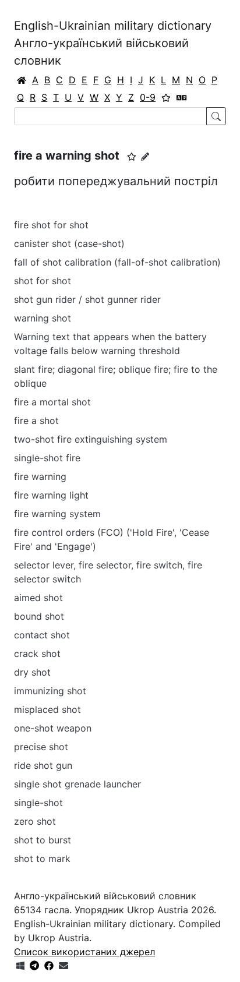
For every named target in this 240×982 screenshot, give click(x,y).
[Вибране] (166, 97)
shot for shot (42, 281)
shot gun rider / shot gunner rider (87, 299)
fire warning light (51, 495)
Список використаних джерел (84, 952)
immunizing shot (50, 691)
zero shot (35, 821)
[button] (131, 157)
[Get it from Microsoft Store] (20, 966)
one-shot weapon (52, 728)
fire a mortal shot (52, 402)
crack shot (37, 653)
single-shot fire (47, 458)
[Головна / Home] (21, 79)
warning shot (42, 318)
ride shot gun (43, 765)
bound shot (39, 616)
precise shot (41, 747)
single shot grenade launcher (77, 784)
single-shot (38, 802)
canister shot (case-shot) (69, 243)
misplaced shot (47, 709)
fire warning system (57, 514)
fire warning (40, 476)
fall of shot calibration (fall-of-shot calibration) (117, 262)
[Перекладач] (182, 97)
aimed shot (38, 597)
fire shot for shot (51, 225)
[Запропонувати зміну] (145, 156)
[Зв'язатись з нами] (63, 966)
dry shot (32, 672)
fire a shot (36, 420)
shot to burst (42, 840)
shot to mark (42, 858)
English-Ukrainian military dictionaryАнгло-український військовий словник (112, 43)
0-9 (148, 97)
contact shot (42, 635)
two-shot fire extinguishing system (90, 439)
